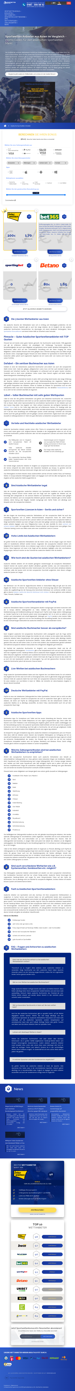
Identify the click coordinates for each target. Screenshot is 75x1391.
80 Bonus (52, 1280)
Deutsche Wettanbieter (13, 183)
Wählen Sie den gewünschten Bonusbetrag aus (22, 189)
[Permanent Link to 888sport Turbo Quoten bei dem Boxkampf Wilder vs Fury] (15, 1134)
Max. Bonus (11, 239)
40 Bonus (52, 1289)
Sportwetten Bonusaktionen (13, 331)
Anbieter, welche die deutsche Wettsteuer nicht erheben (31, 592)
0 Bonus (52, 1272)
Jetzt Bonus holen (20, 251)
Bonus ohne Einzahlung (35, 102)
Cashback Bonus (32, 112)
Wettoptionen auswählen (14, 178)
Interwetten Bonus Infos (20, 255)
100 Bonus (52, 1236)
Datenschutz (14, 1385)
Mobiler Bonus (31, 107)
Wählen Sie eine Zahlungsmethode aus (18, 145)
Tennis (12, 407)
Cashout (49, 183)
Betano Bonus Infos (55, 304)
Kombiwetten (30, 650)
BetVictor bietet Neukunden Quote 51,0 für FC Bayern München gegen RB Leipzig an (37, 1109)
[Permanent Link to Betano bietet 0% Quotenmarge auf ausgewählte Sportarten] (60, 1100)
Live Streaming (25, 183)
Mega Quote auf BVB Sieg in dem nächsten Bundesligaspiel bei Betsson (14, 1109)
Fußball (6, 407)
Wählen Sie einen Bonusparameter (18, 158)
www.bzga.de (51, 1373)
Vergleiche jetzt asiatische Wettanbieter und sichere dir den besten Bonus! (31, 74)
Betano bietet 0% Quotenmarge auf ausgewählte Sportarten (58, 1109)
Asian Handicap (37, 183)
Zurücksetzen (9, 200)
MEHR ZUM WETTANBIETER (37, 1214)
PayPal (50, 616)
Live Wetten (63, 183)
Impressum (7, 1385)
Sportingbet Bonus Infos (20, 304)
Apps (8, 167)
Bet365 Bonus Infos (55, 255)
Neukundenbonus (62, 388)
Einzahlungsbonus (33, 97)
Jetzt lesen (20, 1127)
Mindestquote (28, 239)
